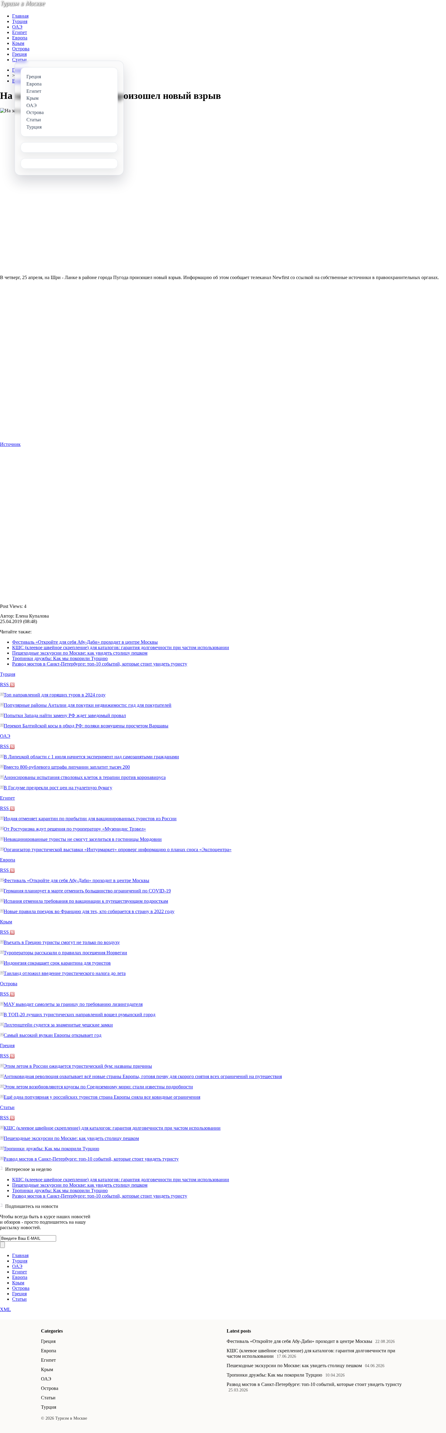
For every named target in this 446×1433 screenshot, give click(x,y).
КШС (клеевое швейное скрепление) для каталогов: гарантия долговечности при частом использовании (120, 647)
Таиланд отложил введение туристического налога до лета (65, 973)
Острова (20, 48)
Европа (19, 37)
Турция (19, 21)
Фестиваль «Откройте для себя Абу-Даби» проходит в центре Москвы (85, 642)
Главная (20, 16)
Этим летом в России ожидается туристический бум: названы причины (78, 1066)
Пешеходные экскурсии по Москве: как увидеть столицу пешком (79, 653)
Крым (18, 43)
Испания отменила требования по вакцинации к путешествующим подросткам (86, 901)
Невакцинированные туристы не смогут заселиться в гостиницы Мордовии (83, 839)
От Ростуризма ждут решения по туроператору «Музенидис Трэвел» (75, 828)
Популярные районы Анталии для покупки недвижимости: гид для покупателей (87, 705)
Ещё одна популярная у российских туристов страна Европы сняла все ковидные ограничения (102, 1097)
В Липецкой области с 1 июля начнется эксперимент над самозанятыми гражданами (91, 756)
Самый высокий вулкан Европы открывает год (52, 1035)
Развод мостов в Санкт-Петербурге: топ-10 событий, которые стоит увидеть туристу (99, 663)
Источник (10, 444)
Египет (19, 32)
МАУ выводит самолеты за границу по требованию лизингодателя (73, 1004)
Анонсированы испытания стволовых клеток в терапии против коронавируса (85, 777)
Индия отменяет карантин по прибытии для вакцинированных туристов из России (90, 818)
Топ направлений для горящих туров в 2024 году (55, 694)
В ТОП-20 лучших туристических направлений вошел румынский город (79, 1014)
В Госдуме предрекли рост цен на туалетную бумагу (58, 787)
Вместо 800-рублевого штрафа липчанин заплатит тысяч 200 (67, 767)
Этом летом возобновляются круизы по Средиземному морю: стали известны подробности (98, 1086)
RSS (5, 684)
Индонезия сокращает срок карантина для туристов (57, 963)
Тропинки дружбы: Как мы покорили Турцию (60, 658)
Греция (19, 54)
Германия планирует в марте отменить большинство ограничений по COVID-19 (87, 890)
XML (5, 1309)
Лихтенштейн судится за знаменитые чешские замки (58, 1024)
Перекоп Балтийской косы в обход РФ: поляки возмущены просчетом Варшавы (86, 725)
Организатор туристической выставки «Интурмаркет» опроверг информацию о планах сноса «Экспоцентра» (117, 849)
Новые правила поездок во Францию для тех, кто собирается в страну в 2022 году (89, 911)
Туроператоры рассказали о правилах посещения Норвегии (65, 952)
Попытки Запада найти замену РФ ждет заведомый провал (65, 715)
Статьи (19, 59)
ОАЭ (17, 26)
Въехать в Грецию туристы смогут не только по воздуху (62, 942)
